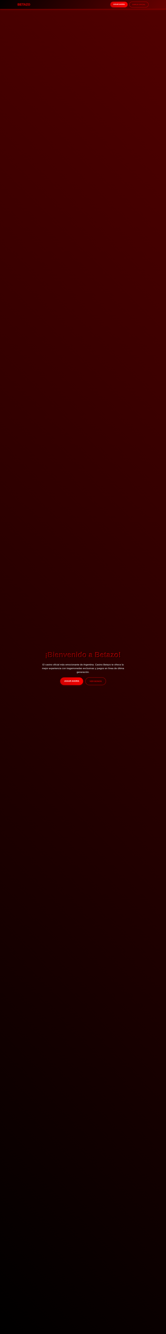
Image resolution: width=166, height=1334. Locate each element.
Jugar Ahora (119, 4)
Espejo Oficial (138, 4)
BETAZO (24, 4)
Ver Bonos (96, 681)
